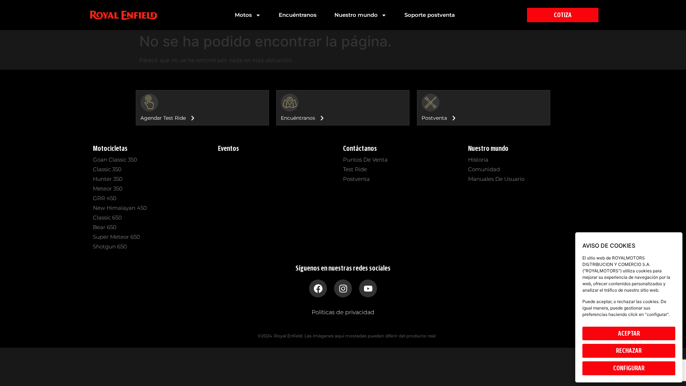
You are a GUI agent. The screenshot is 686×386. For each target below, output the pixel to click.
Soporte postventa (429, 14)
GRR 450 (104, 198)
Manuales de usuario (496, 178)
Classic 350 (107, 169)
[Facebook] (318, 288)
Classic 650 (107, 217)
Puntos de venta (365, 159)
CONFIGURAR (629, 368)
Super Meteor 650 (116, 236)
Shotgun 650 (110, 246)
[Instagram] (343, 288)
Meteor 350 (108, 188)
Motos (243, 14)
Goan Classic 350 (115, 159)
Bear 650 (104, 227)
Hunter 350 (108, 178)
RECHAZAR (629, 350)
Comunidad (484, 169)
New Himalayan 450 (120, 207)
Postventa (356, 178)
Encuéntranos (298, 14)
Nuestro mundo (356, 14)
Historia (478, 159)
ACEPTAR (629, 333)
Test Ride (355, 169)
